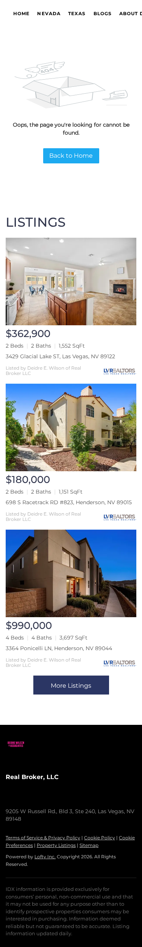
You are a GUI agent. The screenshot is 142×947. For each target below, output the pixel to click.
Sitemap (89, 845)
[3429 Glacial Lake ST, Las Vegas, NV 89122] (71, 281)
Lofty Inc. (45, 856)
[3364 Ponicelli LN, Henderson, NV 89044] (71, 573)
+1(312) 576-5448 (27, 799)
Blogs (103, 13)
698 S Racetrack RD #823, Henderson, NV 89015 (69, 502)
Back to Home (71, 155)
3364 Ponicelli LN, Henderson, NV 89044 (59, 648)
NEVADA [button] (49, 13)
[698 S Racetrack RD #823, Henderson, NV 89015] (71, 427)
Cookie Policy (99, 837)
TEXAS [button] (77, 13)
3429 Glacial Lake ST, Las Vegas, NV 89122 (60, 356)
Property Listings (56, 845)
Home (21, 13)
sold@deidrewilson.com (87, 799)
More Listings (71, 685)
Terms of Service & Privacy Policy (43, 837)
